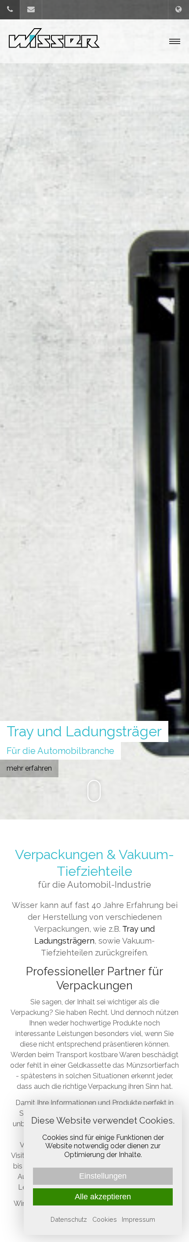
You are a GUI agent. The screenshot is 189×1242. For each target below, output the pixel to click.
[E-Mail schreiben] (31, 9)
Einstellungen (103, 1176)
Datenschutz (69, 1219)
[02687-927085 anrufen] (10, 9)
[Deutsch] (178, 9)
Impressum (138, 1219)
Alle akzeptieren (103, 1196)
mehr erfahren (29, 768)
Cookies (104, 1219)
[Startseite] (54, 41)
